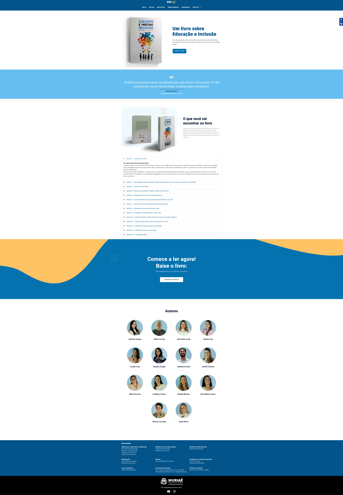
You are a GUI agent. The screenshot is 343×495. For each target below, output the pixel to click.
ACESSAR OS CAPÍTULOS (171, 279)
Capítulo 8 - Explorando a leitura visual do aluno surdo (142, 208)
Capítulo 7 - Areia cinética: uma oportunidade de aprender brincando (147, 204)
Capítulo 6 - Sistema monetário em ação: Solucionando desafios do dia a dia (149, 199)
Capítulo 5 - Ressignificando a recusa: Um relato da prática (144, 195)
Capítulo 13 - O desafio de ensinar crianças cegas (141, 230)
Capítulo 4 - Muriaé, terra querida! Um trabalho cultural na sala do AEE (147, 191)
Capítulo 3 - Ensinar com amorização (137, 186)
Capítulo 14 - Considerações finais (136, 234)
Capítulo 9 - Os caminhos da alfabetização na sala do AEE (143, 213)
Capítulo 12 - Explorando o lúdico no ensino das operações (144, 226)
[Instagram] (174, 491)
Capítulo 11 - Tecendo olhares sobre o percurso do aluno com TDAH (147, 221)
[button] (171, 159)
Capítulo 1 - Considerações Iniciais (136, 159)
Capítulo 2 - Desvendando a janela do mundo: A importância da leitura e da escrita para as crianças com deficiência (161, 182)
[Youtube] (168, 491)
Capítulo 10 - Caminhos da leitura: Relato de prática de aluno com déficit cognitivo (151, 217)
